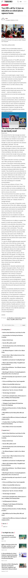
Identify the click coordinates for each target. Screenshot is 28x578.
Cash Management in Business (10, 400)
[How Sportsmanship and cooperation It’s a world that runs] (23, 537)
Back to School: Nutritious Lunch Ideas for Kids (14, 332)
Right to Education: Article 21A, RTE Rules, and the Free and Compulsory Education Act (9, 546)
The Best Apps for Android (9, 393)
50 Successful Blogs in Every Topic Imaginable (14, 381)
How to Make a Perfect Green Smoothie (12, 426)
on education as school (12, 318)
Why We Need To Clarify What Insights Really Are (14, 387)
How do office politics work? (9, 343)
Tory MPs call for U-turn (16, 319)
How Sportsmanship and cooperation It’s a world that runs (8, 537)
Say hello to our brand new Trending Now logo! (14, 359)
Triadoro (8, 1)
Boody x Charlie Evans (8, 340)
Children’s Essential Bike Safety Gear (11, 384)
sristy (6, 18)
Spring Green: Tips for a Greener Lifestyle (13, 390)
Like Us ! (4, 523)
